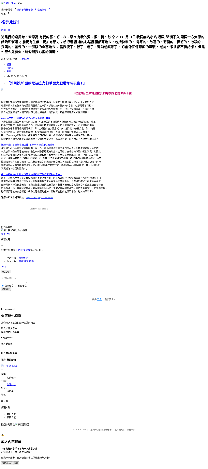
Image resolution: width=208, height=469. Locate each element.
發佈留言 (6, 289)
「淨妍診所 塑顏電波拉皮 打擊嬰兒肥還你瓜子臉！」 (47, 83)
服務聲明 (131, 430)
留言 (27, 250)
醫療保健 (23, 258)
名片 (9, 71)
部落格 (10, 68)
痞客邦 (21, 250)
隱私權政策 (120, 430)
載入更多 (6, 272)
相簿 (9, 64)
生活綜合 (24, 59)
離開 (16, 463)
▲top (3, 266)
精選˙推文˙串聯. (26, 261)
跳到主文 (5, 30)
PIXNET (83, 430)
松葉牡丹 (10, 22)
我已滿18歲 (7, 463)
